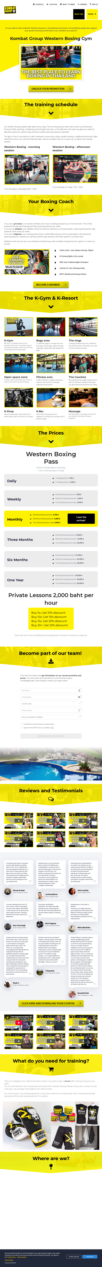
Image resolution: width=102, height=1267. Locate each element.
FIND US (95, 4)
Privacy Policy (9, 1260)
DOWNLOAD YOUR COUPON (51, 736)
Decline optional (74, 1256)
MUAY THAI (79, 14)
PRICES (90, 14)
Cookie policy (11, 1257)
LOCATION (53, 4)
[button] (51, 703)
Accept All (90, 1256)
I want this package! (81, 519)
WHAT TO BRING (69, 4)
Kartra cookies (21, 1257)
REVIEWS (83, 4)
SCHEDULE (40, 4)
